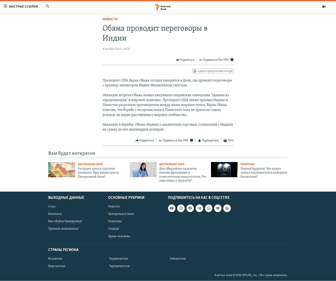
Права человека (119, 236)
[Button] (185, 60)
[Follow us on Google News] (217, 208)
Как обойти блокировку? (65, 221)
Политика (248, 164)
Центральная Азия (90, 164)
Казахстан (55, 258)
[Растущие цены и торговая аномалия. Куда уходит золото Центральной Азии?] (61, 169)
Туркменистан (119, 266)
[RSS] (227, 208)
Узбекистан (178, 258)
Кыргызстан (56, 266)
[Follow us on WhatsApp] (208, 208)
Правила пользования (63, 229)
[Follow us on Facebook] (190, 208)
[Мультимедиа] (324, 6)
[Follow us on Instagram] (181, 208)
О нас (52, 206)
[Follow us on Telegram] (199, 208)
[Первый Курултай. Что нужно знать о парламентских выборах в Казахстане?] (224, 169)
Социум (113, 229)
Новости (109, 19)
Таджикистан (118, 258)
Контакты (55, 214)
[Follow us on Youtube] (171, 208)
